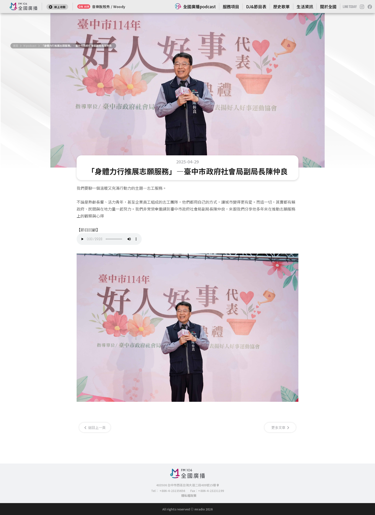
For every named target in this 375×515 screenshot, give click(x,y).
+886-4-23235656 (172, 490)
